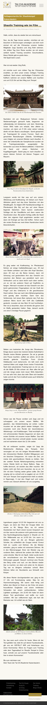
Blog (19, 29)
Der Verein (36, 683)
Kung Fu (36, 29)
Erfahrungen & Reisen (27, 29)
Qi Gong (21, 688)
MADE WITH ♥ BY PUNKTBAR (27, 703)
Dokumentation (34, 699)
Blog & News (37, 688)
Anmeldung (10, 685)
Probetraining (10, 683)
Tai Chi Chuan (23, 683)
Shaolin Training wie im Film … (22, 25)
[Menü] (40, 5)
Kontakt (8, 688)
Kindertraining (23, 690)
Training (36, 685)
